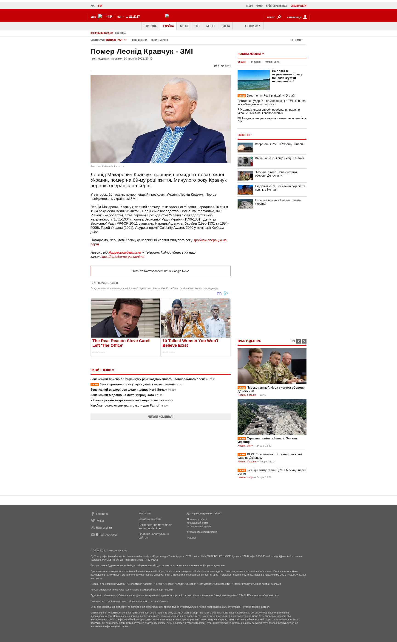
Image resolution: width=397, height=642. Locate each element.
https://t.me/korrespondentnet (122, 256)
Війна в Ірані (136, 39)
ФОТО (259, 6)
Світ (197, 26)
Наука (225, 26)
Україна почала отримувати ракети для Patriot (129, 405)
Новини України (249, 54)
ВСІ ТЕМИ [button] (296, 40)
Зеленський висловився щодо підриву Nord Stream (133, 389)
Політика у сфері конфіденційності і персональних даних (199, 522)
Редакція (192, 537)
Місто (184, 26)
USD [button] (119, 17)
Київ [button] (93, 17)
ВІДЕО (249, 6)
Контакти (145, 513)
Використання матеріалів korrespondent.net (155, 526)
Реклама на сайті (150, 519)
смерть (114, 282)
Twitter (100, 520)
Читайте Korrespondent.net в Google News (161, 271)
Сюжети (243, 135)
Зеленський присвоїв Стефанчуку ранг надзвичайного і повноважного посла (153, 379)
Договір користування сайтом (204, 513)
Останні (242, 61)
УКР (100, 6)
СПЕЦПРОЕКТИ (298, 6)
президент (102, 282)
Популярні (255, 61)
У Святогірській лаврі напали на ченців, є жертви (132, 400)
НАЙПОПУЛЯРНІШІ (276, 6)
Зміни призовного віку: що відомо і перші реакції (136, 384)
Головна (150, 26)
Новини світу (245, 445)
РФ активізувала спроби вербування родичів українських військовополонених (269, 111)
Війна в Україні (159, 40)
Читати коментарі (160, 416)
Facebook (102, 514)
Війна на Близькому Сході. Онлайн (279, 158)
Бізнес (210, 26)
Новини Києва (139, 40)
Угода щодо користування (202, 531)
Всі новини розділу (102, 33)
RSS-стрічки (104, 527)
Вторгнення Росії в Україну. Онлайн (267, 95)
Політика (120, 33)
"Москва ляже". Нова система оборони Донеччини (276, 173)
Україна (168, 26)
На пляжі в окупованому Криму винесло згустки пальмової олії (287, 76)
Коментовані (272, 61)
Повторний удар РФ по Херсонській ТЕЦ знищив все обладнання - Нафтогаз (272, 102)
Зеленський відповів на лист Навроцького (126, 395)
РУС (93, 6)
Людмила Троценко (110, 58)
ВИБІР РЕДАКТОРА (249, 341)
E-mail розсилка (106, 534)
